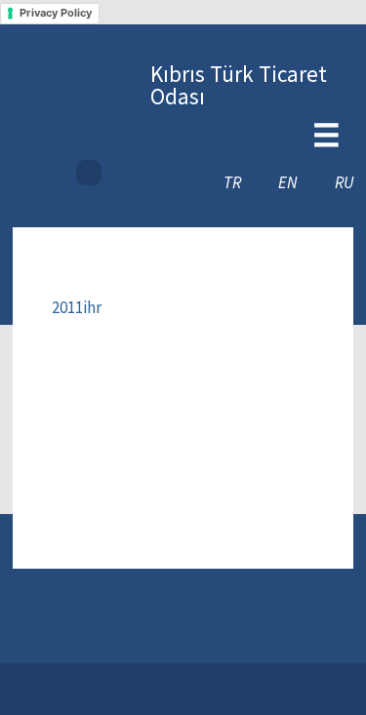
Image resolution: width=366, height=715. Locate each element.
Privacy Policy (56, 13)
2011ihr (77, 307)
